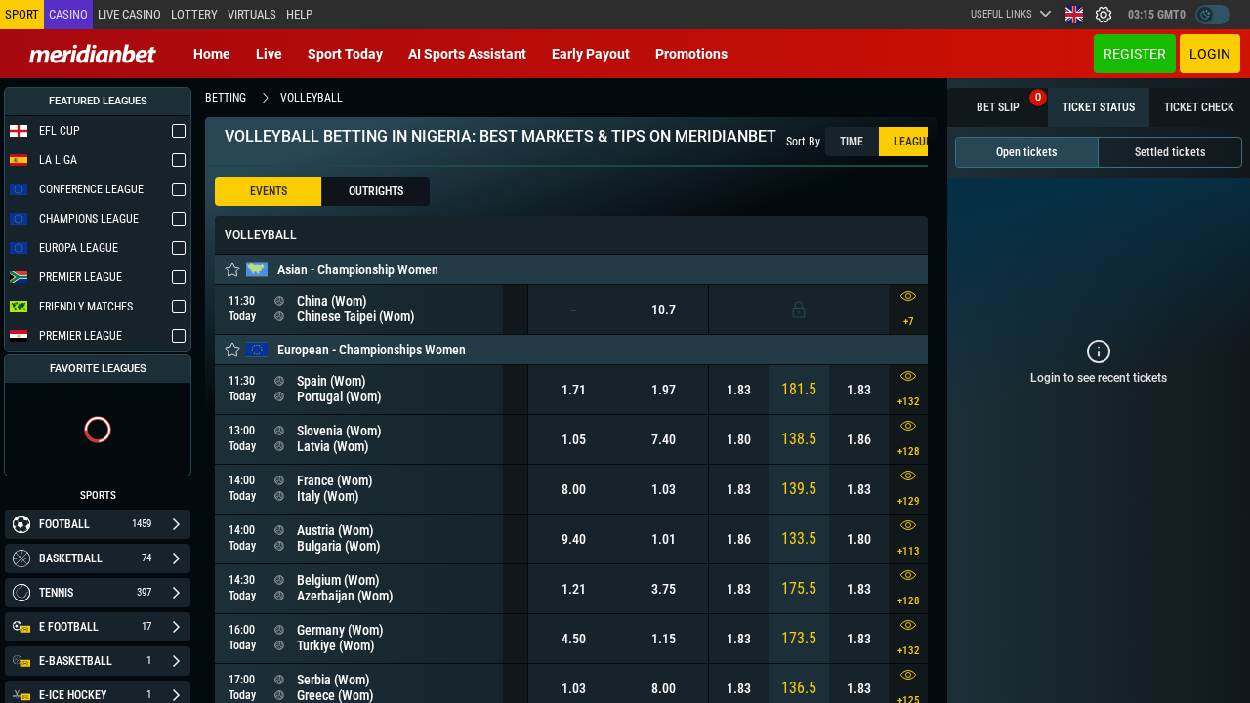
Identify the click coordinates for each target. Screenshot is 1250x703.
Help (299, 14)
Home (211, 54)
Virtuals (252, 14)
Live (269, 54)
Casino (68, 14)
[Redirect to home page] (93, 53)
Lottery (194, 14)
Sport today (345, 54)
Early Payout (591, 54)
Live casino (129, 14)
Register (1135, 54)
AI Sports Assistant (467, 54)
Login (1209, 54)
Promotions (691, 54)
